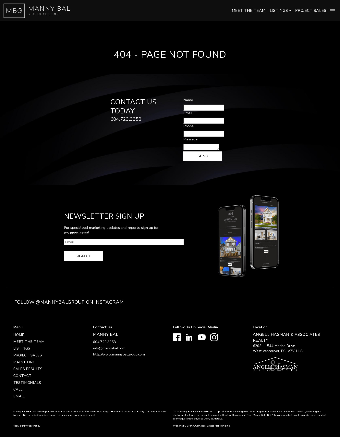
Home (18, 334)
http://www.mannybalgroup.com (119, 354)
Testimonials (27, 382)
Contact (22, 375)
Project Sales (310, 10)
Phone (188, 126)
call (18, 389)
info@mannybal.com (109, 348)
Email (187, 113)
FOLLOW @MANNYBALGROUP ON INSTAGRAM (69, 302)
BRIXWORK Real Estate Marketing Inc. (208, 426)
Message (190, 139)
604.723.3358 (125, 119)
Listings (21, 348)
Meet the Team (248, 10)
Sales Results (27, 368)
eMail (19, 396)
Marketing (24, 362)
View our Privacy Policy (26, 426)
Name (188, 100)
